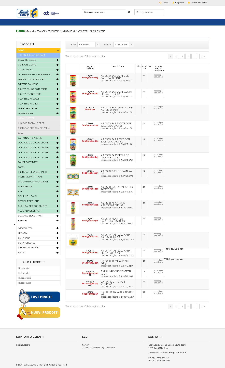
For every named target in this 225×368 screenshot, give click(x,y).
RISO (20, 191)
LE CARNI (23, 233)
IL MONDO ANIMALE (28, 247)
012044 (90, 108)
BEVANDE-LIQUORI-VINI (30, 216)
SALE (20, 133)
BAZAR (22, 252)
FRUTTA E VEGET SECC (29, 94)
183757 (90, 140)
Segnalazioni (23, 345)
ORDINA (73, 44)
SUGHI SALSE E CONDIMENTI (32, 206)
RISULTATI (108, 44)
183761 (90, 77)
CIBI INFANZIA (25, 69)
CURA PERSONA (26, 243)
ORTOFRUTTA (25, 228)
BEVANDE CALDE (27, 60)
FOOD (21, 50)
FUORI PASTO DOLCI (28, 99)
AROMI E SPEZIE (26, 118)
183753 (90, 235)
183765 (90, 204)
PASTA (21, 167)
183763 (90, 172)
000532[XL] (90, 283)
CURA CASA (24, 238)
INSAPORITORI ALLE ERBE (31, 123)
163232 (90, 293)
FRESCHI (22, 220)
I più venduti (24, 273)
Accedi (165, 2)
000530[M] (90, 273)
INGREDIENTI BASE (27, 108)
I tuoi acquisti (24, 283)
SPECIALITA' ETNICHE (28, 201)
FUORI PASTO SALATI (28, 103)
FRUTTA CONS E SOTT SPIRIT (32, 89)
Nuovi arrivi (23, 268)
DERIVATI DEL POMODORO (31, 79)
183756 (90, 156)
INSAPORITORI (25, 113)
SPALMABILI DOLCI (27, 196)
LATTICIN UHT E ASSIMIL (30, 138)
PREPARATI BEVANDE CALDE (32, 172)
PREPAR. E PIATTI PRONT (30, 177)
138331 (90, 262)
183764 (90, 219)
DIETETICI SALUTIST (28, 84)
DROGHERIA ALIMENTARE (60, 31)
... (194, 56)
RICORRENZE (25, 186)
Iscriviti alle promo (199, 2)
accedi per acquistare (158, 76)
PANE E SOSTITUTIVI (28, 162)
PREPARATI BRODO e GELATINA (34, 128)
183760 (90, 92)
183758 (90, 124)
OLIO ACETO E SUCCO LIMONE (33, 142)
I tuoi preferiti (24, 278)
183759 (90, 188)
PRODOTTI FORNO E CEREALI (33, 181)
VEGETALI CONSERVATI (29, 211)
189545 (90, 251)
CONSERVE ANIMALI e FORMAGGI (35, 74)
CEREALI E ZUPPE (27, 64)
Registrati (179, 2)
